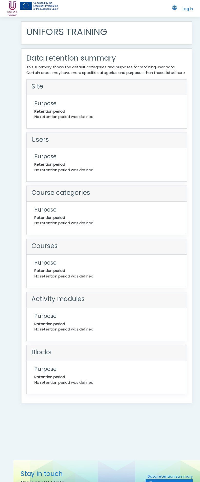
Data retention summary (170, 476)
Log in (188, 8)
